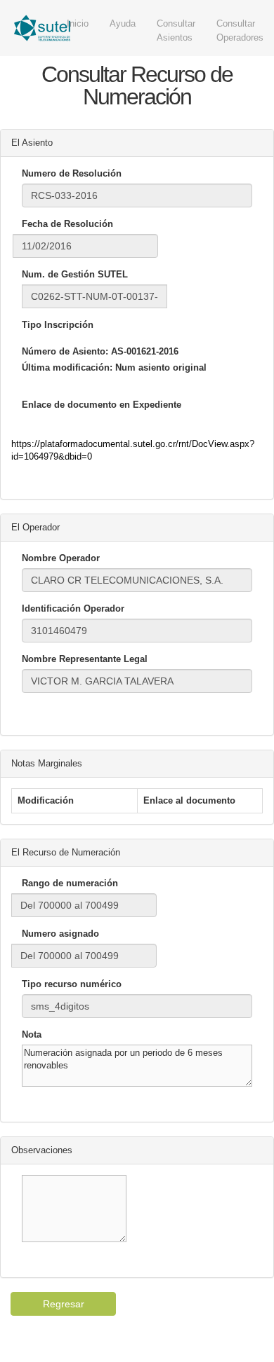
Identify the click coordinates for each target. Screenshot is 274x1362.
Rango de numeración (70, 883)
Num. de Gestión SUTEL (75, 274)
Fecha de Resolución (67, 224)
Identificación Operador (73, 608)
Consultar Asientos (176, 30)
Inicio (78, 23)
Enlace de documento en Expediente (101, 404)
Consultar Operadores (239, 30)
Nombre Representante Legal (85, 659)
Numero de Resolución (72, 173)
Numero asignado (60, 933)
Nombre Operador (61, 558)
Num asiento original (161, 367)
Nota (31, 1034)
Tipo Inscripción (57, 324)
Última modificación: (67, 367)
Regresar (63, 1303)
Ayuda (123, 23)
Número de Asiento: (65, 351)
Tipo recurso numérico (72, 984)
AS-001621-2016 (144, 351)
